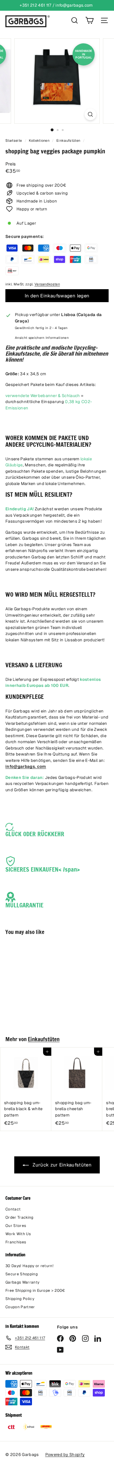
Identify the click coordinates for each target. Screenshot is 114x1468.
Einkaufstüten (68, 140)
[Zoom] (90, 114)
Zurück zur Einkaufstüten (61, 1165)
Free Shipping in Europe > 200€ (35, 1290)
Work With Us (18, 1233)
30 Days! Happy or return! (29, 1265)
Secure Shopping (21, 1274)
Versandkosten (47, 284)
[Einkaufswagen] (89, 20)
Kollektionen (39, 140)
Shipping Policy (19, 1298)
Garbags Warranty (22, 1282)
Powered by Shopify (65, 1454)
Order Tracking (19, 1217)
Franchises (15, 1242)
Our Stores (15, 1225)
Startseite (14, 140)
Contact (13, 1209)
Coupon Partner (20, 1306)
